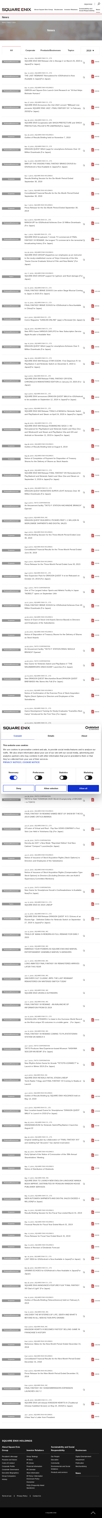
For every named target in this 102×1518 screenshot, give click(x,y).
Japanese (88, 4)
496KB (97, 76)
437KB (97, 149)
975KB (97, 446)
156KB (97, 1359)
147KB (97, 1168)
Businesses (79, 6)
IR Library (30, 1463)
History (4, 1479)
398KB (97, 397)
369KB (97, 91)
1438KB (97, 535)
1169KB (97, 1212)
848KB (97, 711)
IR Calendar (31, 1469)
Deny (18, 788)
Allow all (83, 788)
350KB (97, 347)
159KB (97, 550)
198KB (97, 1374)
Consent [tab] (18, 736)
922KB (97, 363)
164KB (97, 620)
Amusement (80, 1460)
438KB (97, 239)
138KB (97, 459)
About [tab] (84, 736)
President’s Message (10, 1456)
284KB (97, 1235)
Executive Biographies (10, 1473)
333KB (97, 319)
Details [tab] (51, 736)
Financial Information (34, 1466)
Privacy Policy (22, 1496)
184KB (97, 874)
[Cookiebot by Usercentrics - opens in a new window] (87, 728)
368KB (97, 1416)
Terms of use (6, 1496)
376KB (97, 164)
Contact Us (37, 1496)
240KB (97, 904)
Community (55, 1463)
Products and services (59, 1472)
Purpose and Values (9, 1460)
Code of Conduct (8, 1463)
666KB (97, 412)
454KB (97, 429)
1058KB (97, 1111)
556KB (97, 1286)
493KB (97, 332)
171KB (97, 606)
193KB (97, 208)
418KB (97, 123)
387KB (97, 1403)
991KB (97, 679)
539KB (97, 1020)
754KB (97, 475)
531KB (97, 918)
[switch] (38, 778)
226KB (97, 1246)
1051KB (97, 291)
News (77, 4)
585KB (97, 1258)
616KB (97, 223)
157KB (97, 194)
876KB (97, 1271)
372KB (97, 1199)
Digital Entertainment (83, 1456)
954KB (97, 136)
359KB (97, 61)
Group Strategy (32, 1456)
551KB (97, 1140)
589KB (97, 491)
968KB (97, 179)
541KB (97, 1125)
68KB (96, 1155)
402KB (97, 1223)
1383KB (97, 1096)
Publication (80, 1463)
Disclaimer (31, 1482)
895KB (97, 306)
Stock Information (33, 1473)
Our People (55, 1456)
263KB (97, 858)
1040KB (97, 1300)
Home (4, 22)
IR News (30, 1460)
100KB (97, 695)
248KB (97, 107)
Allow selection (51, 788)
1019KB (97, 829)
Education (55, 1460)
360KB (97, 576)
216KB (97, 635)
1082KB (97, 1345)
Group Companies (9, 1476)
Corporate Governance (10, 1469)
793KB (97, 381)
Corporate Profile (8, 1466)
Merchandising (81, 1466)
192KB (97, 563)
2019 (14, 22)
